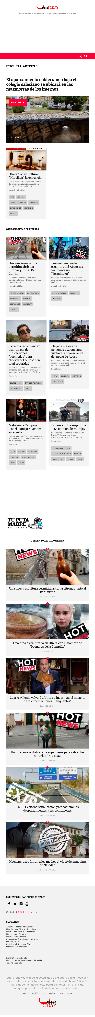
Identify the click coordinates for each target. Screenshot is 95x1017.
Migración (76, 376)
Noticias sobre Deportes (16, 934)
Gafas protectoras (33, 383)
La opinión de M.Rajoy (61, 454)
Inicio (26, 993)
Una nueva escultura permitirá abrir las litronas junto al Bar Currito (23, 268)
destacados (15, 304)
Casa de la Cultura (18, 202)
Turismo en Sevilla (14, 963)
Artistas (20, 197)
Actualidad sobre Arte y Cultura (19, 927)
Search (86, 56)
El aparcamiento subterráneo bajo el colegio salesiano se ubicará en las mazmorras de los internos (41, 84)
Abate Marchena (17, 293)
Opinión (70, 459)
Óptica (28, 388)
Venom (21, 463)
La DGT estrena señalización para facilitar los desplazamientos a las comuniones (47, 808)
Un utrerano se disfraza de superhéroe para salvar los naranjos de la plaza (47, 754)
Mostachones (16, 388)
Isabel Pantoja (28, 457)
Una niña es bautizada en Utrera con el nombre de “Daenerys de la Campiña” (47, 644)
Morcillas (28, 208)
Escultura (33, 202)
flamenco (14, 457)
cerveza (26, 298)
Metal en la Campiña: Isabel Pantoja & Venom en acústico (25, 428)
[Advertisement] (47, 34)
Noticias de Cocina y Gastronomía (20, 932)
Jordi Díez (56, 298)
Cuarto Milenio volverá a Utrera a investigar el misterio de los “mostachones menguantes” (47, 699)
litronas (13, 309)
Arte (12, 197)
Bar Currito (15, 298)
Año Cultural (33, 293)
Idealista (65, 376)
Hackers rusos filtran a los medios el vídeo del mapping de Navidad (47, 863)
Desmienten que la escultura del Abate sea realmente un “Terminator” (67, 268)
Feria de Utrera (12, 942)
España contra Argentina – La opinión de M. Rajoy (68, 427)
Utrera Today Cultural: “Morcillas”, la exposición (26, 176)
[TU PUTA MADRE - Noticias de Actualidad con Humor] (24, 527)
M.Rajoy (77, 454)
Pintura (13, 213)
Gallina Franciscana (61, 448)
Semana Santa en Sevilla (16, 958)
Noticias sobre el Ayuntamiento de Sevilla (24, 960)
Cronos (21, 452)
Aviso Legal (65, 993)
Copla (12, 452)
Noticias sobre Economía (16, 937)
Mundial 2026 (58, 459)
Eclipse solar (16, 383)
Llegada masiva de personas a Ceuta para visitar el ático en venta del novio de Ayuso (67, 351)
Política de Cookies (44, 993)
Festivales (32, 452)
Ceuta (54, 376)
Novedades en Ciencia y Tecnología (21, 929)
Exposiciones (15, 208)
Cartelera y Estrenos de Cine (18, 944)
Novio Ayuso (57, 381)
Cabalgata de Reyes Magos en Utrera (22, 939)
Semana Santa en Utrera (16, 946)
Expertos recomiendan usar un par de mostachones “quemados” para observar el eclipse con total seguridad (24, 355)
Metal (12, 463)
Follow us (81, 56)
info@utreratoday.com (27, 912)
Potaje (80, 459)
